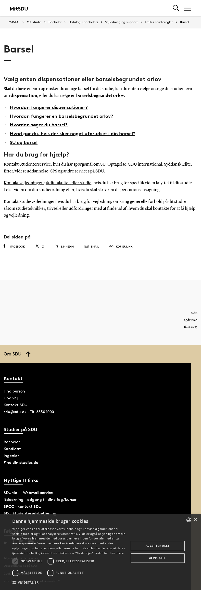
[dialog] (100, 552)
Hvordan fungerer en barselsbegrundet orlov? (61, 116)
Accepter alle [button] (158, 546)
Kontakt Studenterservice (27, 164)
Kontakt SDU (15, 405)
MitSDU (14, 22)
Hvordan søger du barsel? (39, 125)
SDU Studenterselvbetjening (30, 513)
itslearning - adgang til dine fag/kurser (40, 499)
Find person (14, 391)
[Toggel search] (176, 8)
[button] (69, 583)
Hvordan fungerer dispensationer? (49, 107)
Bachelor (55, 22)
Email (95, 246)
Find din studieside (21, 462)
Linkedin (67, 246)
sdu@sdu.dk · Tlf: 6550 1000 (29, 411)
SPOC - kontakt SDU (22, 506)
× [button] (195, 520)
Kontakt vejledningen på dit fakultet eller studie (47, 183)
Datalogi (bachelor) (83, 22)
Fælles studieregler (159, 22)
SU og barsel (24, 142)
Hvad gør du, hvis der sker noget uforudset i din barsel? (72, 133)
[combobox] (188, 519)
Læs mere (117, 553)
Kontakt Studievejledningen (30, 201)
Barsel (184, 22)
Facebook (17, 246)
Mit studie (34, 22)
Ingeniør (11, 455)
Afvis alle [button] (157, 558)
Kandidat (12, 448)
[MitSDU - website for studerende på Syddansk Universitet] (19, 8)
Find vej (11, 398)
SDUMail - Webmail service (28, 492)
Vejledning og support (121, 22)
